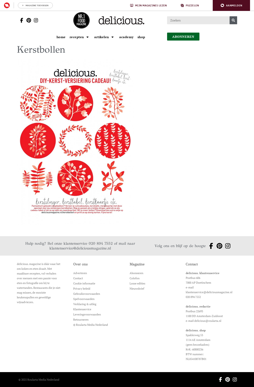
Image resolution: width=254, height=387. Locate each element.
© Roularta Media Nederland (90, 325)
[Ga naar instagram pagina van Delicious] (34, 20)
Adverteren (80, 273)
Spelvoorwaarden (83, 299)
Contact (78, 278)
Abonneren (136, 273)
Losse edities (137, 283)
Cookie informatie (84, 283)
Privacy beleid (81, 288)
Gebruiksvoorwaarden (86, 294)
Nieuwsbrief (137, 288)
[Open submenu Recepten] (87, 37)
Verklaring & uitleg (84, 304)
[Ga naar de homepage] (81, 20)
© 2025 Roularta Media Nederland (38, 379)
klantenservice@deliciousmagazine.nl (80, 248)
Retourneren (81, 319)
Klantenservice (82, 309)
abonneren (183, 36)
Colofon (135, 278)
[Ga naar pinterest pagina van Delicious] (27, 20)
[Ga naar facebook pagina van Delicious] (20, 20)
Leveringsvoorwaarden (87, 314)
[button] (231, 5)
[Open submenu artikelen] (112, 37)
